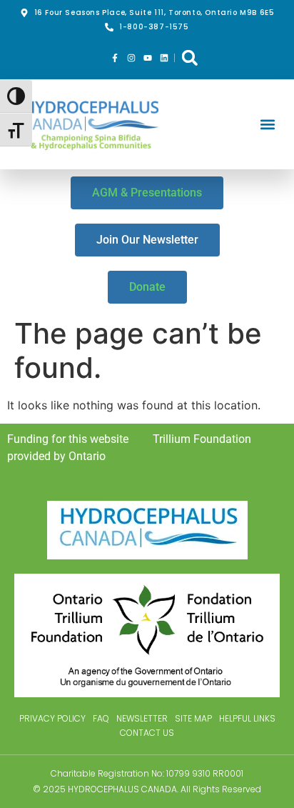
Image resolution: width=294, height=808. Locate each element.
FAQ (101, 718)
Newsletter (142, 718)
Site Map (193, 718)
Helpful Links (247, 718)
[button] (189, 57)
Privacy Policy (52, 718)
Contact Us (147, 733)
